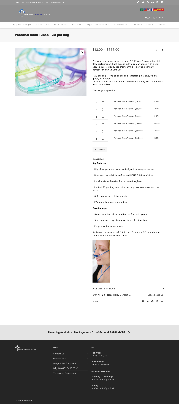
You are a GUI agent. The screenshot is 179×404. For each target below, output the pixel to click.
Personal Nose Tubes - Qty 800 (128, 123)
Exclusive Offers (43, 24)
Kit (143, 232)
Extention (137, 232)
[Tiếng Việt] (162, 9)
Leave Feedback (156, 295)
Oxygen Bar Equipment (65, 363)
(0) (160, 17)
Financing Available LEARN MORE (87, 332)
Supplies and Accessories (98, 24)
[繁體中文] (145, 9)
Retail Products (120, 24)
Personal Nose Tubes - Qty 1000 (128, 130)
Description (98, 159)
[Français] (152, 9)
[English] (149, 9)
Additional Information (104, 288)
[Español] (159, 9)
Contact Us (126, 295)
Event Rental (77, 24)
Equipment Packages (22, 24)
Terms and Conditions (64, 373)
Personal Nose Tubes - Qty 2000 (128, 138)
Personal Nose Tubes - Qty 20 (127, 101)
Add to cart (99, 149)
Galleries (150, 24)
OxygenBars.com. (26, 400)
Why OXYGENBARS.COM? (65, 368)
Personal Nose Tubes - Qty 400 (128, 116)
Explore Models (61, 24)
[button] (82, 52)
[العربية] (142, 9)
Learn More (136, 24)
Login (148, 17)
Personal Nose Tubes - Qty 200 (128, 108)
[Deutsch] (155, 9)
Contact (161, 24)
